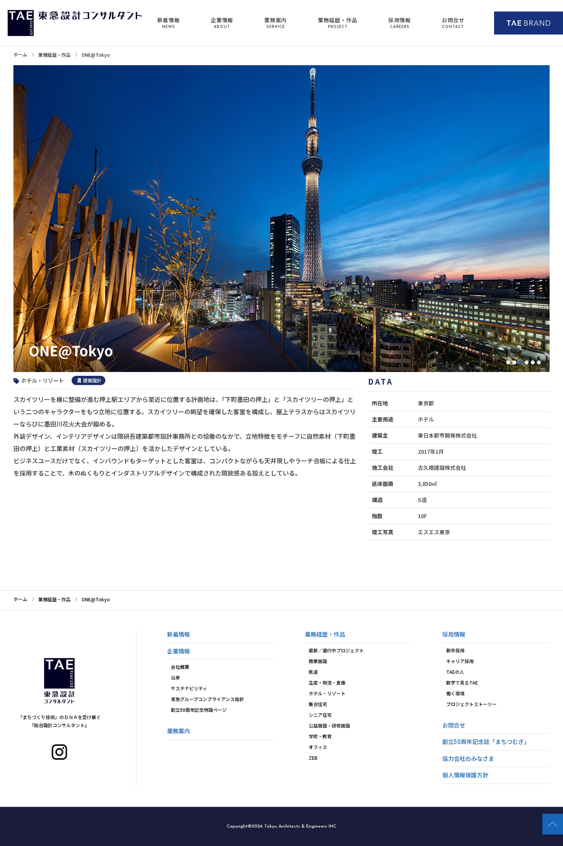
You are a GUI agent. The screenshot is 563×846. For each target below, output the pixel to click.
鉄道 (313, 671)
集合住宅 (318, 704)
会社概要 (180, 666)
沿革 (175, 677)
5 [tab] (533, 362)
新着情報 (168, 22)
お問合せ (453, 22)
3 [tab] (520, 362)
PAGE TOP (552, 824)
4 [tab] (527, 362)
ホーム (20, 54)
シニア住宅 (320, 714)
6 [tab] (539, 362)
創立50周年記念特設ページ (199, 709)
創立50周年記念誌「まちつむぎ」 (486, 741)
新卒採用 (455, 650)
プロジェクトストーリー (471, 704)
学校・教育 (320, 736)
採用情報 (399, 22)
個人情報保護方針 (465, 775)
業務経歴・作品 (337, 22)
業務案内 (275, 22)
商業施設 (318, 661)
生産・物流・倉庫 (327, 682)
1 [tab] (508, 362)
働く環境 (455, 693)
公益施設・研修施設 (329, 725)
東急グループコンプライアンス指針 (207, 699)
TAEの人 (455, 671)
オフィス (318, 747)
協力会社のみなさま (468, 758)
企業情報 (222, 22)
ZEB (313, 757)
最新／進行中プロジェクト (336, 650)
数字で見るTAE (462, 682)
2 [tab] (514, 362)
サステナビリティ (189, 688)
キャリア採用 (460, 661)
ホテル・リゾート (327, 693)
